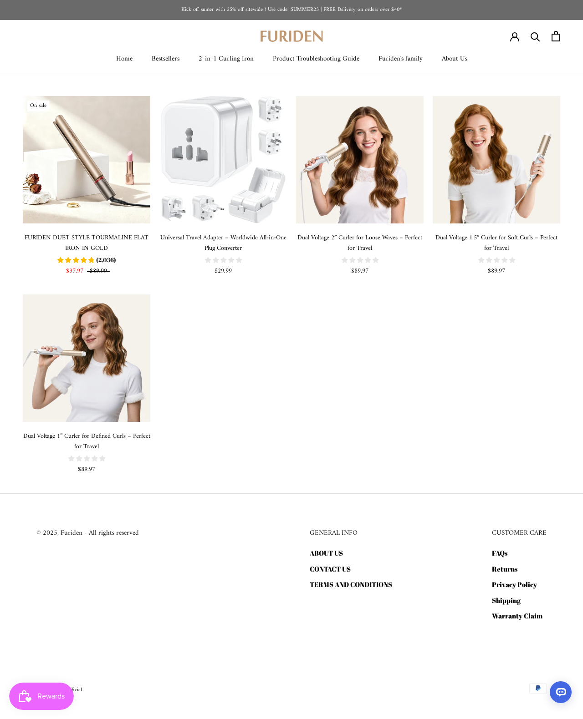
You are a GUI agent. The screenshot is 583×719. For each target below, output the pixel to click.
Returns (505, 568)
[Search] (535, 36)
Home (124, 59)
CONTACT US (330, 568)
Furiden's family (400, 59)
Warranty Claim (517, 615)
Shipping (506, 600)
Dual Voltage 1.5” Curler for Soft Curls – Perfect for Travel (496, 243)
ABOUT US (326, 552)
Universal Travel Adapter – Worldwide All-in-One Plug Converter (223, 243)
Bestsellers (165, 59)
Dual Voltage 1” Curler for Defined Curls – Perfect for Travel (86, 441)
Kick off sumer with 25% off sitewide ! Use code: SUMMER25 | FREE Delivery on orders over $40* (291, 10)
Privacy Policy (514, 584)
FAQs (500, 552)
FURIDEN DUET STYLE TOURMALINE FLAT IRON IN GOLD (86, 243)
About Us (454, 59)
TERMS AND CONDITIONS (351, 584)
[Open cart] (556, 36)
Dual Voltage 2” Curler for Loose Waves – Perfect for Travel (359, 243)
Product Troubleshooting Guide (316, 59)
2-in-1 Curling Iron (226, 59)
